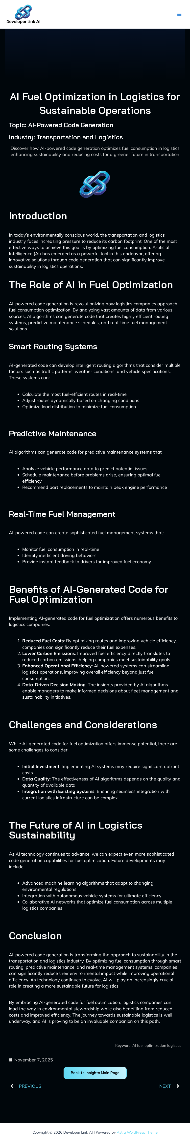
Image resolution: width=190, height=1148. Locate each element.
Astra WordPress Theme (137, 1132)
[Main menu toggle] (179, 14)
